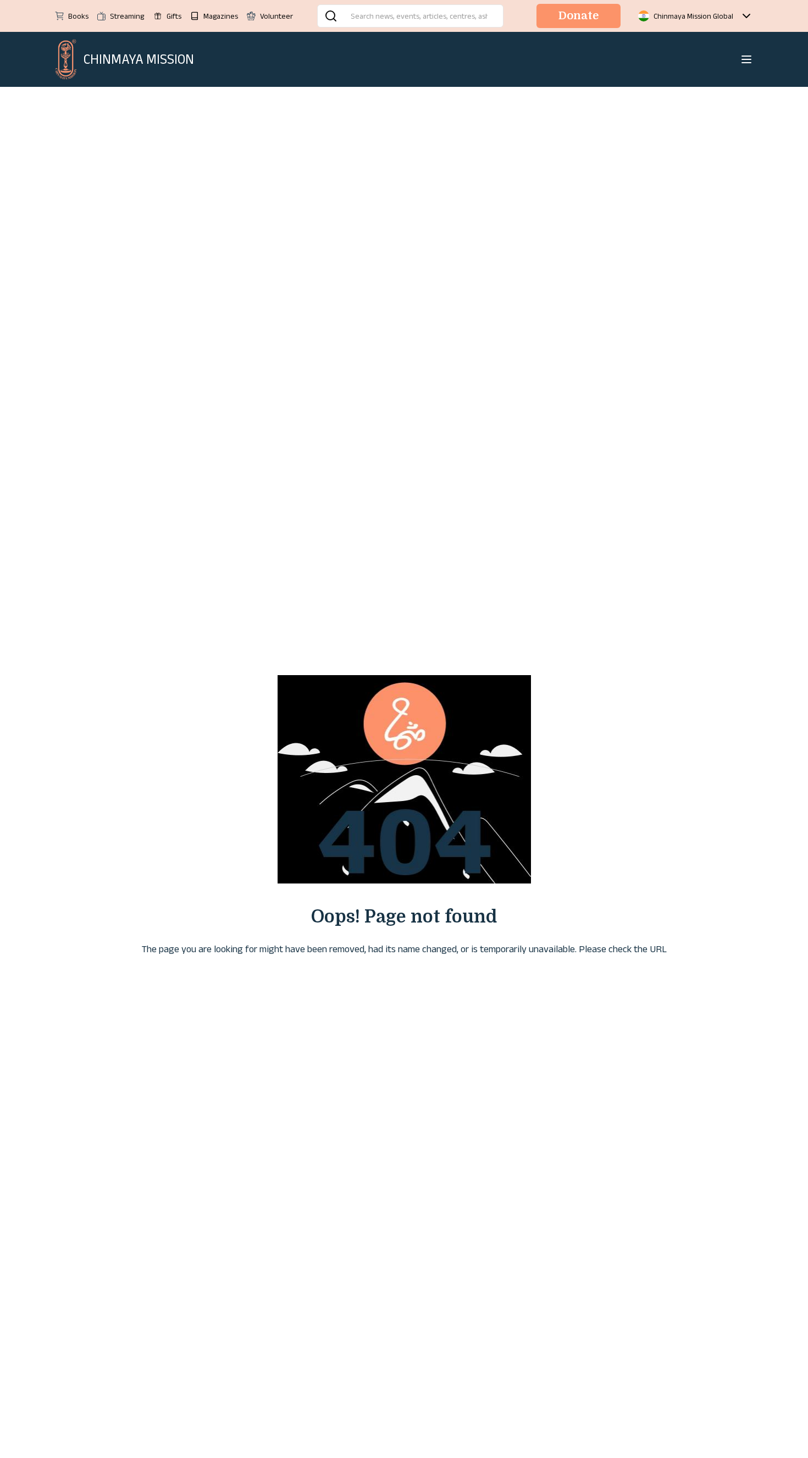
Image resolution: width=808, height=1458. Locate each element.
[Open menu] (746, 59)
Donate (578, 15)
